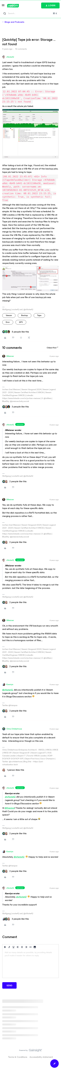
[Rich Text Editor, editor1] (30, 964)
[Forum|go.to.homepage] (13, 5)
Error (8, 322)
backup (24, 315)
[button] (3, 6)
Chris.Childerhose (14, 728)
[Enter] (4, 13)
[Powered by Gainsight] (30, 1051)
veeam (9, 315)
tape (39, 315)
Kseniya (9, 684)
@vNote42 (7, 690)
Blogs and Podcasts (14, 22)
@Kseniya (9, 808)
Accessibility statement (41, 1057)
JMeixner (10, 356)
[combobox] (30, 13)
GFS (21, 322)
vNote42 (10, 57)
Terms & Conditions (17, 1057)
